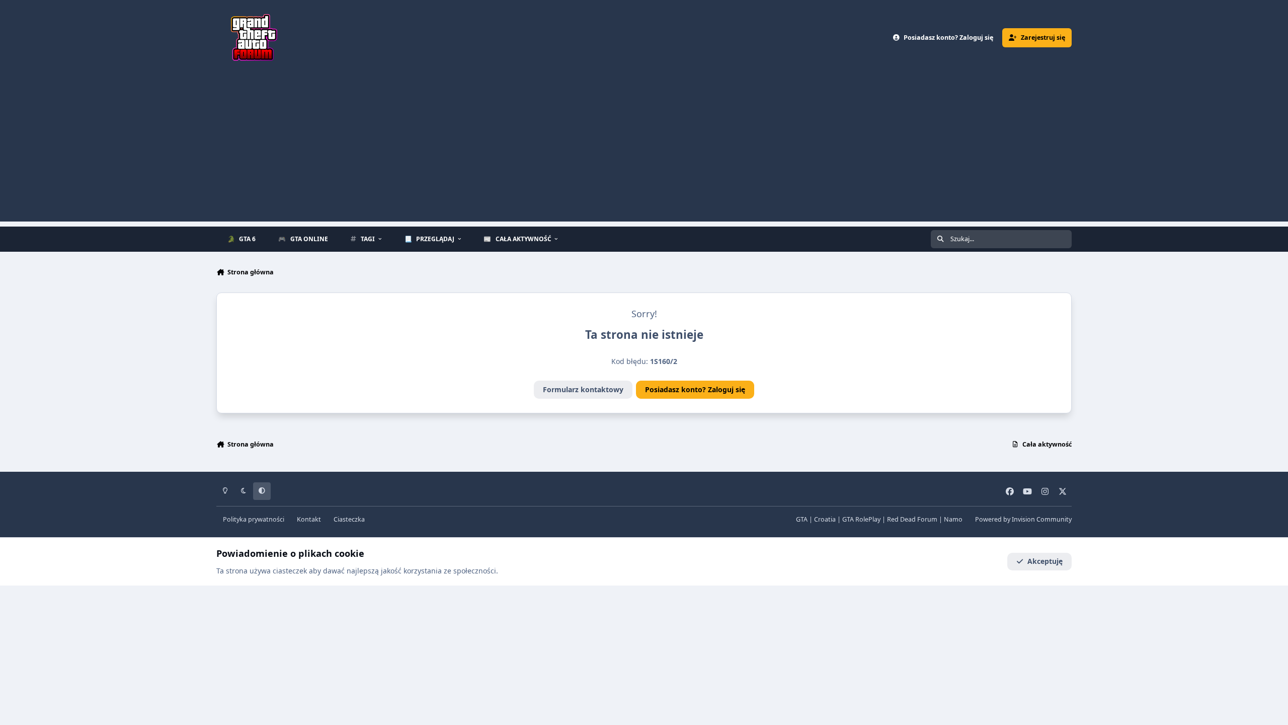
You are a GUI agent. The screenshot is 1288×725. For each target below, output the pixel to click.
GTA (802, 519)
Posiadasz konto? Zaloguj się (695, 389)
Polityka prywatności (253, 519)
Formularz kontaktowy (583, 389)
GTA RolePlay (861, 519)
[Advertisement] (644, 151)
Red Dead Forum (912, 519)
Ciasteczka (349, 519)
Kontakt (309, 519)
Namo (953, 519)
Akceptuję (1045, 561)
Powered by (1023, 519)
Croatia (825, 519)
